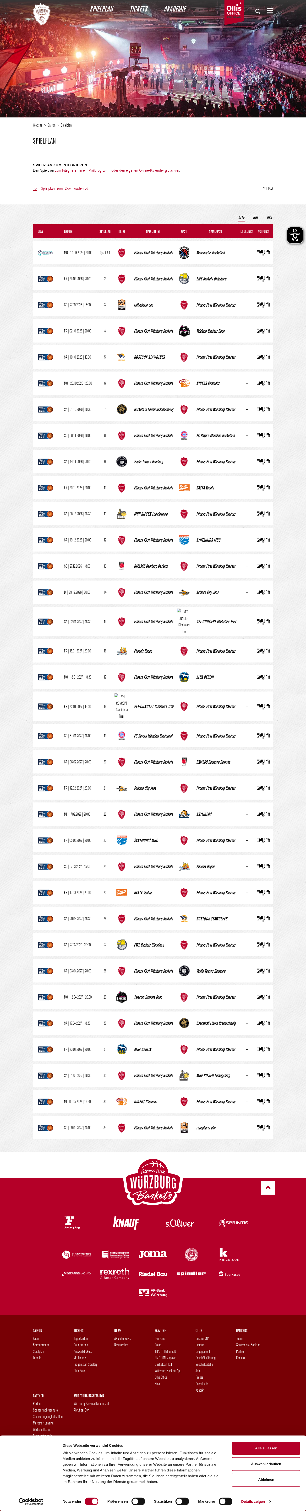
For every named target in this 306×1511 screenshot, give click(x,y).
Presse (199, 1377)
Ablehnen (266, 1479)
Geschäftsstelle (204, 1364)
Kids (157, 1383)
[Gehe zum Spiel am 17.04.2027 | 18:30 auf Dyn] (263, 1023)
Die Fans (160, 1338)
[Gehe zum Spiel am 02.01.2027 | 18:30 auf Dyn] (263, 621)
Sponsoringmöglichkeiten (48, 1416)
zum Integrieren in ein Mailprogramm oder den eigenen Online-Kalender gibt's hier (117, 170)
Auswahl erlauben (266, 1464)
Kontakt (200, 1390)
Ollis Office (161, 1377)
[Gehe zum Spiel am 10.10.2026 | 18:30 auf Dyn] (263, 357)
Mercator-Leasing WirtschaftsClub (43, 1426)
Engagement (203, 1351)
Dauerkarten (81, 1345)
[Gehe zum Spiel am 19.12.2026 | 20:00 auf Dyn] (263, 540)
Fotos (158, 1345)
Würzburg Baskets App (168, 1370)
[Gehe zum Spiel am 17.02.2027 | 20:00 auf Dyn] (263, 814)
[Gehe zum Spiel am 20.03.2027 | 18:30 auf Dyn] (263, 918)
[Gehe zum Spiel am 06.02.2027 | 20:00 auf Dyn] (263, 762)
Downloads (202, 1383)
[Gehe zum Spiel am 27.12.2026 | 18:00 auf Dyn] (263, 566)
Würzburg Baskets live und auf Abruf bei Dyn (91, 1407)
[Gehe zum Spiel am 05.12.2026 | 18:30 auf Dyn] (263, 514)
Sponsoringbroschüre (45, 1410)
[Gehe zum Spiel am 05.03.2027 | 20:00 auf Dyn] (263, 840)
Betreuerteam (41, 1345)
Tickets (138, 8)
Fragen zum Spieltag (86, 1364)
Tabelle (37, 1357)
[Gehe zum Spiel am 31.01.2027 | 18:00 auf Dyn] (263, 735)
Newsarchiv (121, 1345)
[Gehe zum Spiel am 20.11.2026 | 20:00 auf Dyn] (263, 487)
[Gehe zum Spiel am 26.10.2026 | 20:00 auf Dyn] (263, 383)
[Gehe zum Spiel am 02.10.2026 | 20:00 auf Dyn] (263, 331)
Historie (200, 1345)
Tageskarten (81, 1338)
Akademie (174, 8)
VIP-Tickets (80, 1357)
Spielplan (101, 8)
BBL (255, 217)
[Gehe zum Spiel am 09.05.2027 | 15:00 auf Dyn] (263, 1127)
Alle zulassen (266, 1448)
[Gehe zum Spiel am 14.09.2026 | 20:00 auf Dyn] (263, 252)
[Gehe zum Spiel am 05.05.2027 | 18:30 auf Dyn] (263, 1101)
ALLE (241, 217)
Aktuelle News (122, 1338)
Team (239, 1338)
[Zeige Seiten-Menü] (268, 11)
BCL (269, 217)
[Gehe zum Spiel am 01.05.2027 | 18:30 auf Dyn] (263, 1075)
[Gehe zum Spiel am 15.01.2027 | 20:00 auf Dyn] (263, 651)
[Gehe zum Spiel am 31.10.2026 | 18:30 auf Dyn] (263, 409)
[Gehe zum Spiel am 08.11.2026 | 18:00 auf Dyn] (263, 435)
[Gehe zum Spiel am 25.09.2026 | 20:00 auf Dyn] (263, 278)
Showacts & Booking (248, 1345)
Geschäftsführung (206, 1357)
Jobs (198, 1370)
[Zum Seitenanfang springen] (268, 1188)
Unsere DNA (202, 1338)
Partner (240, 1351)
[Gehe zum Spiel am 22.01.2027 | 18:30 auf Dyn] (263, 706)
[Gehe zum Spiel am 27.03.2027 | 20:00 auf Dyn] (263, 944)
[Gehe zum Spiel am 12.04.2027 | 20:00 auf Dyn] (263, 997)
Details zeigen (253, 1501)
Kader (36, 1338)
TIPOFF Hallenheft (165, 1351)
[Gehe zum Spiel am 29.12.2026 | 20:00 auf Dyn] (263, 592)
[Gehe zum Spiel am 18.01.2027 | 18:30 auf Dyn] (263, 677)
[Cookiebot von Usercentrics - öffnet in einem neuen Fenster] (31, 1501)
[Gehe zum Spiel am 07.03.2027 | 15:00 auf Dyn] (263, 866)
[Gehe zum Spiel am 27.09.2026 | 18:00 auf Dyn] (263, 305)
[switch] (138, 1501)
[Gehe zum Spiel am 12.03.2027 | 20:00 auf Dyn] (263, 892)
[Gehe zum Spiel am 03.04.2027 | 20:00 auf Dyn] (263, 971)
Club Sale (79, 1370)
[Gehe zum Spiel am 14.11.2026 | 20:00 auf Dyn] (263, 461)
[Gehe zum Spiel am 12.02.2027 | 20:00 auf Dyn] (263, 788)
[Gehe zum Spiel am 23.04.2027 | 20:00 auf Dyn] (263, 1049)
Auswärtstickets (83, 1351)
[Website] (41, 12)
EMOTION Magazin (165, 1357)
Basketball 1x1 (163, 1364)
